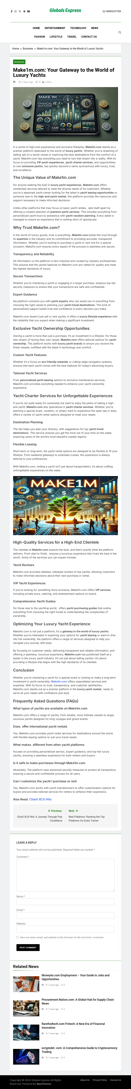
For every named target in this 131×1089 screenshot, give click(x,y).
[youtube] (28, 11)
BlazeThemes (44, 1083)
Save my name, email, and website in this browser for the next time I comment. (62, 937)
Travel (72, 36)
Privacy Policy (100, 1080)
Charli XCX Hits (40, 799)
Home (36, 28)
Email (20, 910)
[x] (20, 11)
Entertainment (55, 28)
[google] (24, 11)
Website (20, 923)
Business (19, 62)
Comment (22, 856)
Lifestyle (56, 36)
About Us (84, 1080)
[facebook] (11, 11)
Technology (78, 28)
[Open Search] (120, 32)
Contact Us (89, 36)
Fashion (39, 36)
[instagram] (15, 11)
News (94, 28)
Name (20, 896)
